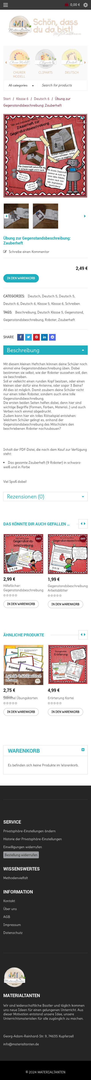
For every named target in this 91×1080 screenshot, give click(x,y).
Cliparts (45, 72)
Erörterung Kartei (61, 698)
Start (7, 99)
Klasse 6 (22, 99)
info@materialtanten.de (21, 1044)
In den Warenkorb (21, 278)
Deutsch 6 (41, 99)
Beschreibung (25, 312)
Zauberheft (66, 320)
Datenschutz (13, 933)
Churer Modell (19, 74)
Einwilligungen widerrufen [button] (22, 847)
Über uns (10, 909)
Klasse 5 (43, 303)
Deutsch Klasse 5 (50, 312)
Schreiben (72, 303)
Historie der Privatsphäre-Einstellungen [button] (32, 839)
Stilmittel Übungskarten (20, 698)
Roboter (51, 320)
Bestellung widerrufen (21, 855)
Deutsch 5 (49, 296)
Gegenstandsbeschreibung (23, 320)
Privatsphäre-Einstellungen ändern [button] (29, 831)
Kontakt (9, 901)
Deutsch (72, 72)
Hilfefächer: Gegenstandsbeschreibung (23, 588)
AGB (6, 917)
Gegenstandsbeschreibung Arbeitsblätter (68, 588)
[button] (21, 604)
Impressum (12, 925)
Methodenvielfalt (15, 878)
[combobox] (20, 85)
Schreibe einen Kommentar (29, 252)
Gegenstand (74, 312)
